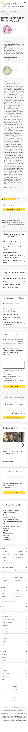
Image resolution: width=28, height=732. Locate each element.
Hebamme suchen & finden (11, 284)
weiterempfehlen (14, 689)
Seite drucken (14, 686)
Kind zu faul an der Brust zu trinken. (11, 318)
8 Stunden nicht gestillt (10, 314)
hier (2, 226)
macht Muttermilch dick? (11, 252)
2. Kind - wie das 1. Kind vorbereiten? (10, 243)
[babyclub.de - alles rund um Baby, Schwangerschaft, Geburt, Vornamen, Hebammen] (9, 4)
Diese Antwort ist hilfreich (10, 198)
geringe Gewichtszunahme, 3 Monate (12, 248)
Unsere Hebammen (8, 461)
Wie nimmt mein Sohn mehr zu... (11, 305)
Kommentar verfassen (14, 209)
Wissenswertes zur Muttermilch (13, 278)
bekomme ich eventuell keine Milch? (12, 261)
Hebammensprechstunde (17, 397)
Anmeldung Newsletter (14, 700)
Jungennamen (10, 485)
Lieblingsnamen (7, 487)
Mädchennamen (13, 483)
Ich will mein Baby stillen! (11, 287)
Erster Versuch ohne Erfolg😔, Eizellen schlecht (12, 323)
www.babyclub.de (15, 707)
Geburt (5, 281)
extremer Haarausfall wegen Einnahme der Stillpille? (12, 256)
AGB (18, 376)
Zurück (6, 395)
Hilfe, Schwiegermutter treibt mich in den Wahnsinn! (12, 310)
